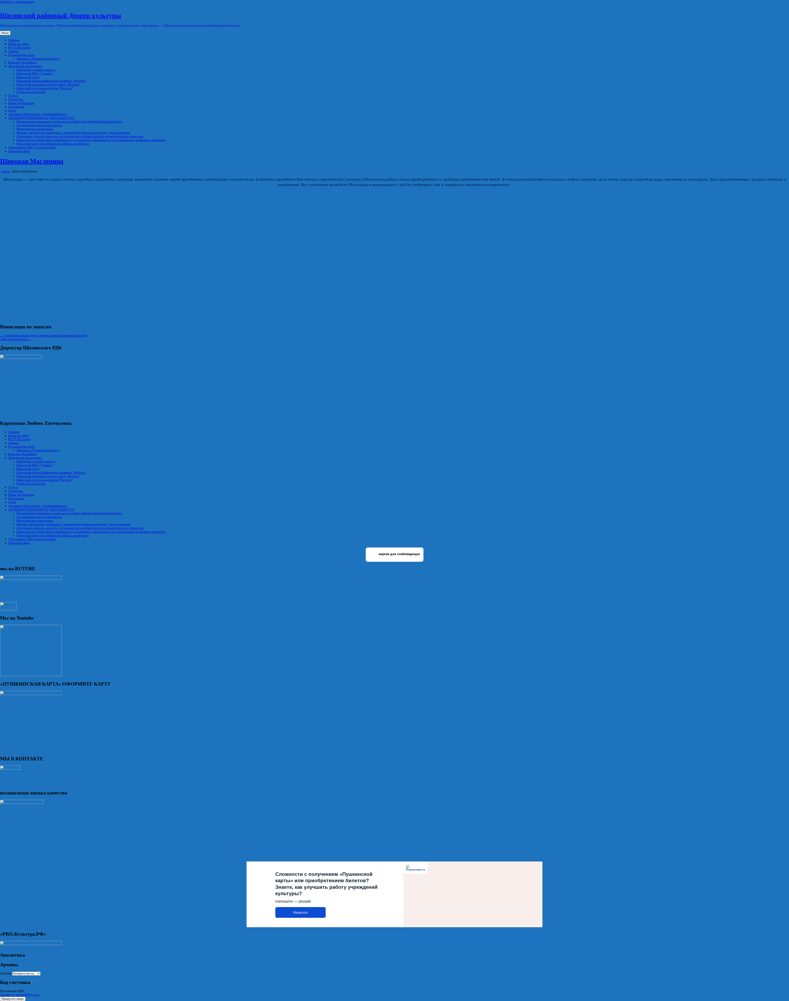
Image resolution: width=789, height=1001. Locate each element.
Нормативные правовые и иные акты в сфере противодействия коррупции (69, 121)
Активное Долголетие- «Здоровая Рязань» (37, 114)
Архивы (6, 973)
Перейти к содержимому (17, 1)
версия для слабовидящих (399, 554)
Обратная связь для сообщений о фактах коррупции (52, 143)
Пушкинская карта (21, 55)
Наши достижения (21, 103)
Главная (13, 40)
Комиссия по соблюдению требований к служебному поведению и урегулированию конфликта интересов (91, 140)
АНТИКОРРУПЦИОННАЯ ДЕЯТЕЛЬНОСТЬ (41, 118)
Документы (16, 107)
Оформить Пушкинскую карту (38, 58)
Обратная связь (19, 151)
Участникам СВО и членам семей (32, 147)
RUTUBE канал (19, 47)
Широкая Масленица (31, 161)
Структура (15, 99)
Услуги (13, 95)
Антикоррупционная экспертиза (39, 125)
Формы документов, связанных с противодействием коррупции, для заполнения (73, 132)
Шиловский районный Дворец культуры (60, 15)
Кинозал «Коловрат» (22, 62)
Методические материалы (34, 129)
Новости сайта (18, 44)
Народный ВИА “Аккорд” (34, 73)
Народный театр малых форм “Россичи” (44, 88)
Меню (5, 33)
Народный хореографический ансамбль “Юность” (51, 81)
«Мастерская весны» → (16, 339)
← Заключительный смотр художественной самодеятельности (43, 335)
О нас (12, 110)
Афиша (13, 51)
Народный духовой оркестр (35, 70)
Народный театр (27, 77)
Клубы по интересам (31, 92)
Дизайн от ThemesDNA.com (19, 994)
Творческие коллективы (25, 66)
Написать (300, 912)
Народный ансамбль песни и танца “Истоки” (48, 84)
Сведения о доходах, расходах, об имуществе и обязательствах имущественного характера (79, 136)
